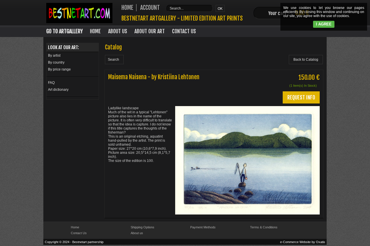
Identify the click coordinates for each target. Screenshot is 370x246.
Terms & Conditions (264, 227)
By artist (54, 55)
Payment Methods (203, 227)
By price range (59, 69)
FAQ (51, 83)
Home (95, 31)
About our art (149, 31)
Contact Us (184, 31)
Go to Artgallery (64, 31)
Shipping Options (142, 227)
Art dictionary (58, 90)
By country (56, 62)
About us (137, 233)
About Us (117, 31)
